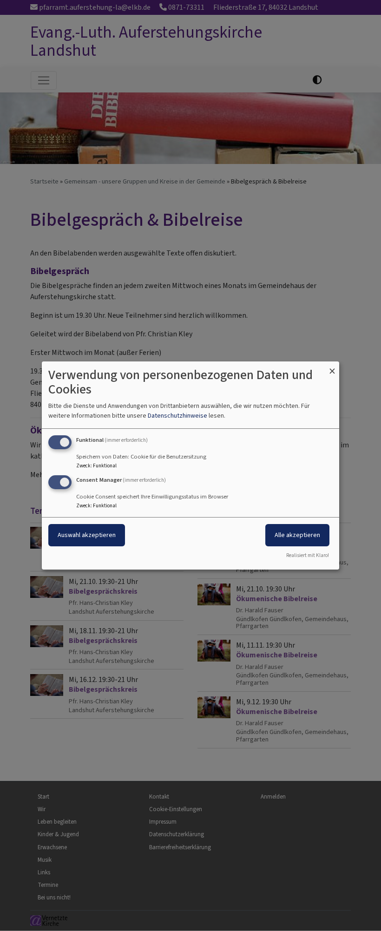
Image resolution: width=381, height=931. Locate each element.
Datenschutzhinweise (177, 415)
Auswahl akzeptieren (87, 535)
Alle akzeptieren (297, 535)
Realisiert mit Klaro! (307, 555)
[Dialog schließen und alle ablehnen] (332, 367)
